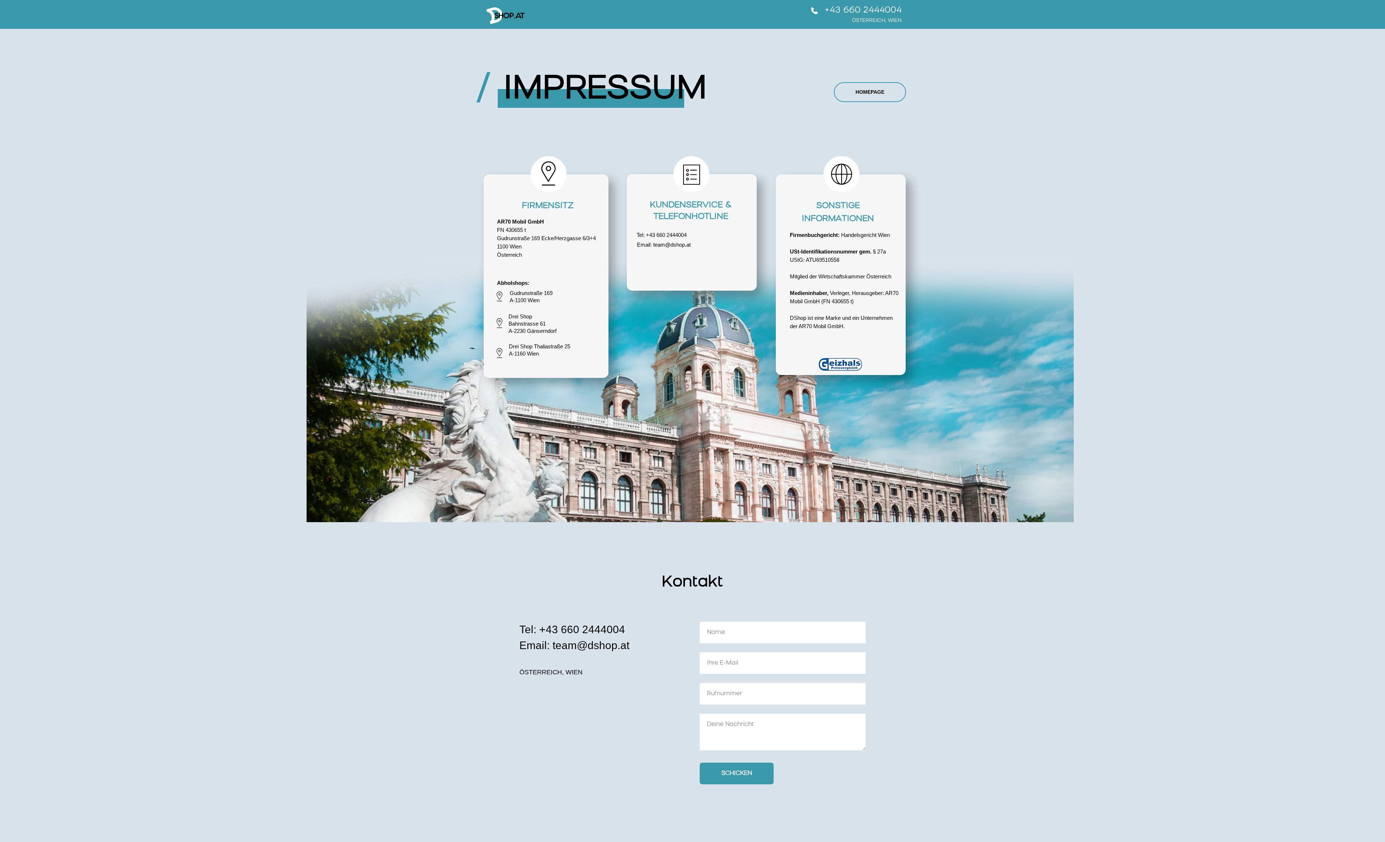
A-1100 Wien (525, 300)
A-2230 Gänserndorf (533, 331)
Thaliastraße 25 (552, 346)
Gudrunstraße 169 (531, 293)
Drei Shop (520, 316)
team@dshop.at (672, 245)
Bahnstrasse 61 (527, 324)
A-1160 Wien (524, 354)
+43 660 (656, 235)
